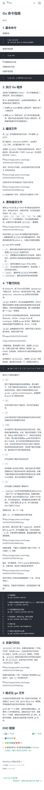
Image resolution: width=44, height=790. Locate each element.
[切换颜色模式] (34, 3)
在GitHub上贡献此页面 (12, 762)
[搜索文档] (39, 3)
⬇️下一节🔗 (36, 734)
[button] (4, 3)
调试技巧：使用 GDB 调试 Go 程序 (26, 781)
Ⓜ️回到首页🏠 (10, 738)
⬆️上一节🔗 (9, 734)
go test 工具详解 (11, 778)
